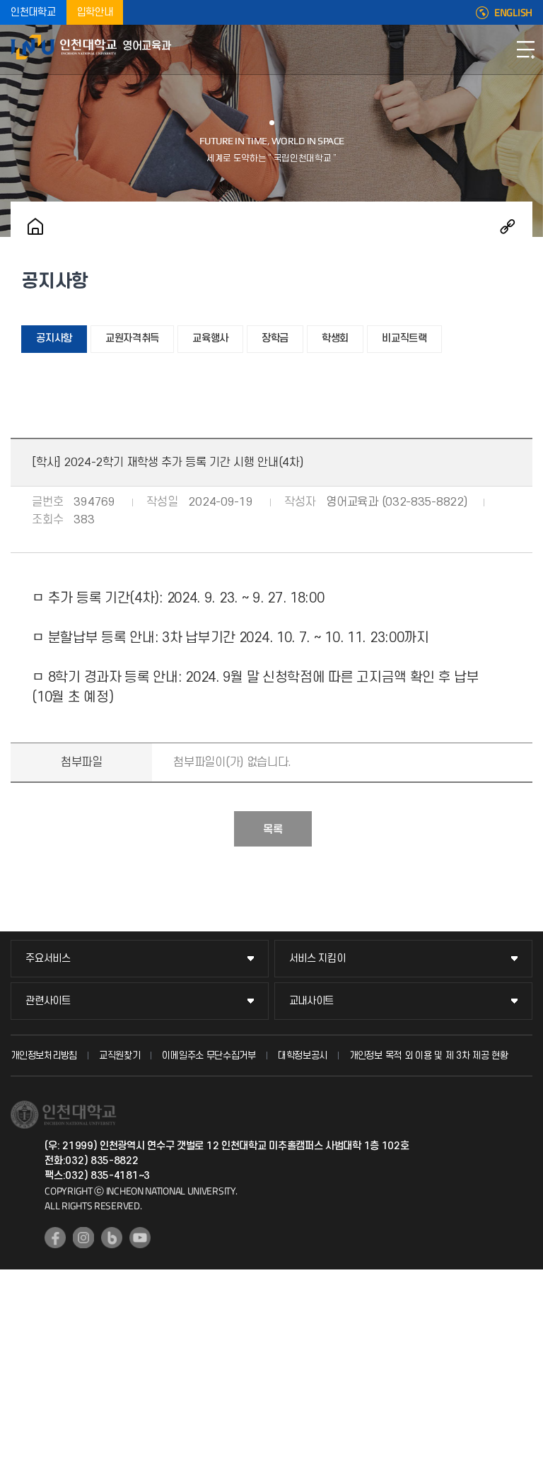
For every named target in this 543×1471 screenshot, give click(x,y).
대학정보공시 (302, 1055)
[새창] (55, 1237)
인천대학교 (33, 12)
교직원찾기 (120, 1055)
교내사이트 (311, 1001)
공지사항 (54, 338)
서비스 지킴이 (317, 959)
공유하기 (507, 226)
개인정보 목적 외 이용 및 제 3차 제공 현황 (428, 1055)
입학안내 (95, 12)
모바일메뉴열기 (525, 49)
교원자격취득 (132, 338)
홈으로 (35, 226)
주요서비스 (48, 959)
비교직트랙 (404, 338)
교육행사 (210, 338)
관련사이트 (48, 1001)
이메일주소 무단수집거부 (208, 1055)
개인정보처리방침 (44, 1055)
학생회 (335, 338)
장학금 (275, 338)
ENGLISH (513, 12)
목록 (273, 829)
